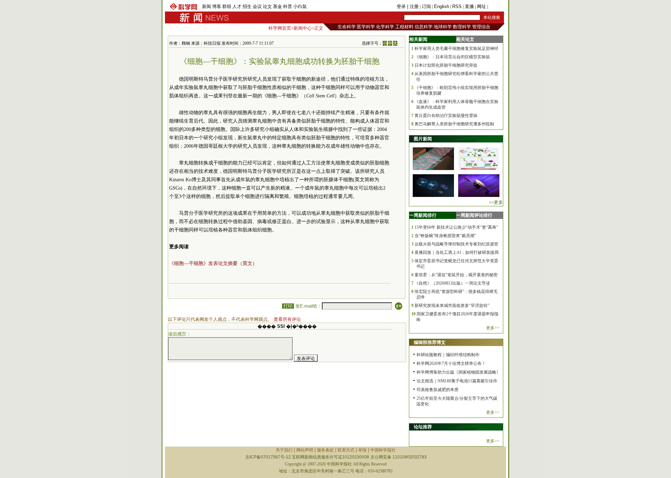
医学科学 (366, 26)
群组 (226, 6)
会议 (257, 6)
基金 (277, 6)
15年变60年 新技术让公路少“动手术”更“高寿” (456, 227)
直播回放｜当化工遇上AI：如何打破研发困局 (456, 252)
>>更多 (496, 202)
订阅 (426, 6)
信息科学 (423, 26)
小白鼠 (300, 6)
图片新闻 (423, 138)
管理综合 (481, 26)
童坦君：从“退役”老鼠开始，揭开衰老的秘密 (456, 274)
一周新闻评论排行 (474, 215)
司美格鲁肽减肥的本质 (438, 389)
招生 (247, 6)
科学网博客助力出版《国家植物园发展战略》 (458, 372)
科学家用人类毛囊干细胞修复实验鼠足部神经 (456, 48)
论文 (267, 6)
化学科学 (385, 26)
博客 (216, 6)
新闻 (206, 6)
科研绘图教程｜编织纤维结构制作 (448, 354)
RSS (457, 6)
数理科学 (462, 26)
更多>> (492, 327)
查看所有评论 (287, 319)
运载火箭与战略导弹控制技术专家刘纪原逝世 (456, 244)
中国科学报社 (383, 450)
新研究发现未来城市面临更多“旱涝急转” (451, 305)
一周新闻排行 (422, 215)
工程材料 (404, 26)
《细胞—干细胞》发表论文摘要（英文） (213, 263)
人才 (236, 6)
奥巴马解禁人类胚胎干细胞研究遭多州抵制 (454, 124)
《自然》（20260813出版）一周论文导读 (452, 283)
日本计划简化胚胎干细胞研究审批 (445, 65)
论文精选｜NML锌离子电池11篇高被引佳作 (457, 380)
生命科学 (347, 26)
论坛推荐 (423, 426)
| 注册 (413, 6)
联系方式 (346, 450)
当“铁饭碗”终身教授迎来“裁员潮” (445, 235)
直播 (469, 6)
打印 (288, 306)
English (441, 6)
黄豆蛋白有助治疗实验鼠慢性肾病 (445, 115)
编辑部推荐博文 (430, 342)
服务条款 (325, 450)
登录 (402, 6)
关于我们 (284, 450)
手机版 (496, 6)
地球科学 (443, 26)
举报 (362, 450)
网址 (481, 6)
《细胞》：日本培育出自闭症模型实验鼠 (452, 56)
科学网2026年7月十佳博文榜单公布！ (451, 363)
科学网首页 (279, 28)
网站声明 (304, 450)
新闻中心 (303, 28)
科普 (287, 6)
